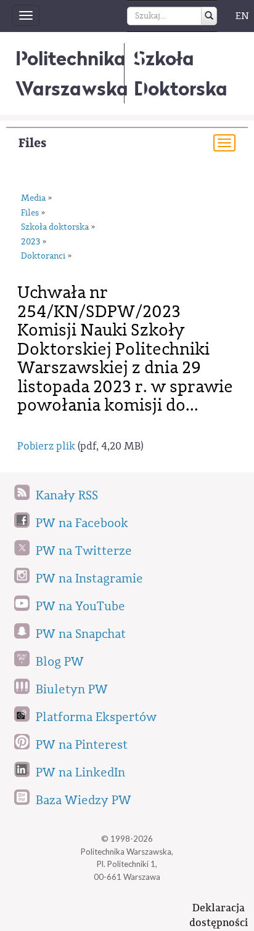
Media (33, 198)
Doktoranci (43, 256)
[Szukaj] (209, 16)
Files (32, 143)
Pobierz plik (46, 446)
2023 (30, 242)
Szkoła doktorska (55, 227)
